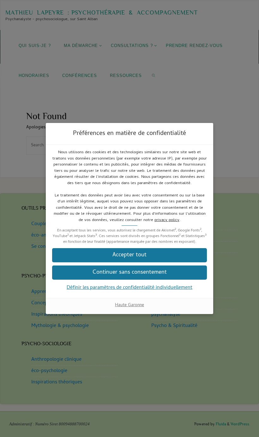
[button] (129, 272)
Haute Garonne (129, 305)
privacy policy (166, 220)
